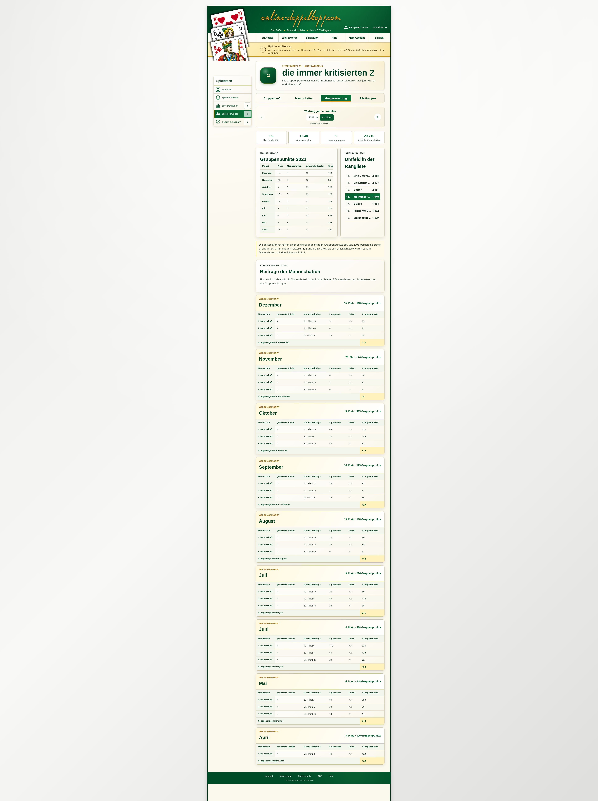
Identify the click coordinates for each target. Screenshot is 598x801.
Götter (358, 189)
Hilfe (334, 37)
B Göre (358, 203)
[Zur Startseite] (301, 18)
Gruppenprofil (272, 98)
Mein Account (357, 37)
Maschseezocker (362, 217)
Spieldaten (312, 37)
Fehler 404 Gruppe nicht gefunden (362, 210)
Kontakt (269, 776)
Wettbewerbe (289, 37)
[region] (296, 198)
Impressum (286, 776)
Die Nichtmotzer (362, 182)
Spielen (379, 37)
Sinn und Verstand (362, 175)
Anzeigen (326, 117)
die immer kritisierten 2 (362, 196)
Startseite (267, 37)
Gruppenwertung (336, 98)
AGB (320, 776)
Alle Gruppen (368, 98)
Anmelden (380, 27)
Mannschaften (304, 98)
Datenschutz (304, 776)
